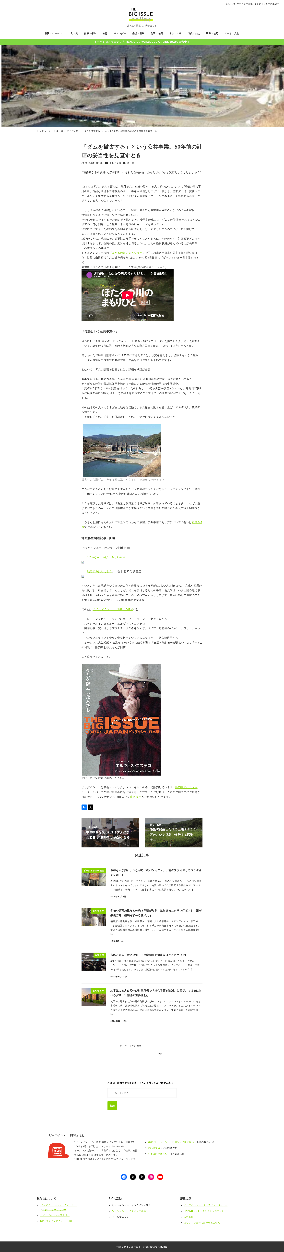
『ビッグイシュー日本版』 (55, 1215)
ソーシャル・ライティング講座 (129, 1211)
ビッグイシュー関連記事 (266, 3)
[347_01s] (122, 719)
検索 (160, 1053)
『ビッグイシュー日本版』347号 (113, 609)
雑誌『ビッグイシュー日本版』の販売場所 (171, 1142)
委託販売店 (154, 1147)
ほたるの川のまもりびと (127, 253)
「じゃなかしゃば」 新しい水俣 (105, 557)
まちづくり (115, 163)
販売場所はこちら (186, 787)
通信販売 (135, 797)
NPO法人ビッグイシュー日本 (56, 1221)
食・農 (130, 163)
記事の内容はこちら (159, 1153)
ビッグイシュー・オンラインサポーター (205, 1205)
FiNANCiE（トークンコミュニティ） (204, 1211)
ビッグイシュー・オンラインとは (58, 1205)
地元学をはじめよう (99, 571)
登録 (112, 1105)
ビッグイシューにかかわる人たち (202, 1222)
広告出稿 (188, 1216)
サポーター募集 (245, 3)
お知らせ (230, 3)
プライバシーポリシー (54, 1209)
